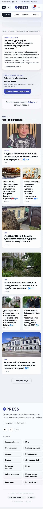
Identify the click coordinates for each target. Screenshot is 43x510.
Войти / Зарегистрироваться (17, 91)
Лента (16, 15)
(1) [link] (21, 159)
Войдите (31, 102)
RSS (17, 429)
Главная (4, 31)
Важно (12, 31)
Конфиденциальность (16, 497)
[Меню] (39, 7)
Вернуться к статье (12, 66)
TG (5, 430)
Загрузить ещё (21, 381)
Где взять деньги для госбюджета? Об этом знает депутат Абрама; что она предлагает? (29, 31)
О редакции (8, 423)
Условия (31, 497)
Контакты (20, 423)
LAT (8, 7)
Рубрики (25, 15)
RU (4, 7)
